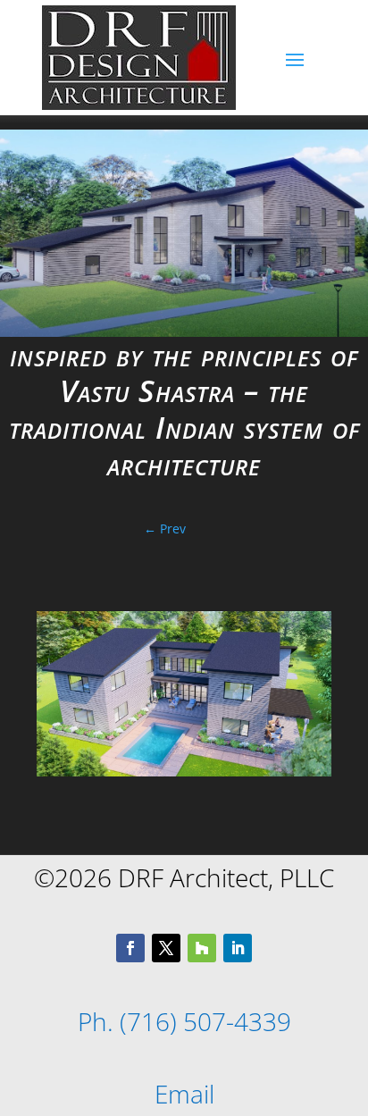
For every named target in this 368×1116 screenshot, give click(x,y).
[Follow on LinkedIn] (237, 948)
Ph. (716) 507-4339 (184, 1021)
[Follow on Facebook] (130, 948)
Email (184, 1094)
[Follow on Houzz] (202, 948)
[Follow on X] (166, 948)
